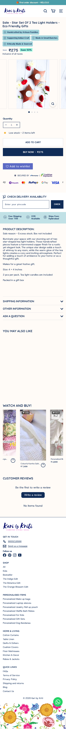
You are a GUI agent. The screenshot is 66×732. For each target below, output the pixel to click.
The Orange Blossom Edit (15, 586)
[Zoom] (53, 104)
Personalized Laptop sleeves (17, 603)
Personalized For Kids (13, 615)
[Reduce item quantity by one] (6, 125)
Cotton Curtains (11, 635)
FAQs (5, 671)
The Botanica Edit (11, 582)
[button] (13, 460)
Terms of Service (11, 675)
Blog (5, 687)
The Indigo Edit (10, 578)
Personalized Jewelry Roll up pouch (20, 607)
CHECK (57, 204)
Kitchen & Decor (11, 655)
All (4, 566)
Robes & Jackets (11, 659)
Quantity (7, 118)
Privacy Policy (10, 679)
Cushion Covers (10, 647)
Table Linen (8, 639)
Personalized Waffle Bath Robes (18, 611)
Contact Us (8, 691)
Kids (5, 570)
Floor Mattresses (11, 651)
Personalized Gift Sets (14, 618)
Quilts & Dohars (10, 643)
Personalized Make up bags (16, 599)
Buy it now (33, 152)
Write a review (33, 495)
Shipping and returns (13, 683)
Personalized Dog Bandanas (16, 623)
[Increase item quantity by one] (17, 125)
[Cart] (53, 11)
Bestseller (8, 574)
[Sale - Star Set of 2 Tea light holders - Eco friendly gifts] (21, 363)
